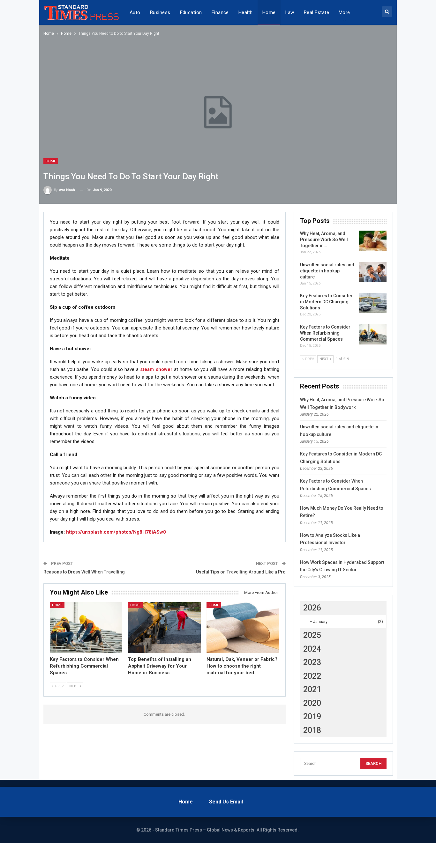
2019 (312, 716)
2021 (312, 689)
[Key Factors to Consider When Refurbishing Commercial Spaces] (86, 627)
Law (289, 12)
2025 (312, 635)
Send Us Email (226, 802)
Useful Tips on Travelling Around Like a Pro (241, 571)
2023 (312, 662)
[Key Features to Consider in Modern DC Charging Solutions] (373, 303)
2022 (312, 676)
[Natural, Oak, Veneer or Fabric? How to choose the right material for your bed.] (243, 627)
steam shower (156, 369)
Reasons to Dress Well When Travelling (84, 571)
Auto (135, 12)
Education (191, 12)
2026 (312, 607)
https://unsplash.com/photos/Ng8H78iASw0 (116, 532)
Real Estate (316, 12)
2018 (312, 730)
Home (269, 12)
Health (245, 12)
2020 (312, 703)
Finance (220, 12)
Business (160, 12)
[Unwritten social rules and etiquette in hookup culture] (373, 272)
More (344, 12)
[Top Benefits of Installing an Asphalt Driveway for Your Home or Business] (164, 627)
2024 (312, 649)
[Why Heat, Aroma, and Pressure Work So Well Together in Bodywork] (373, 241)
